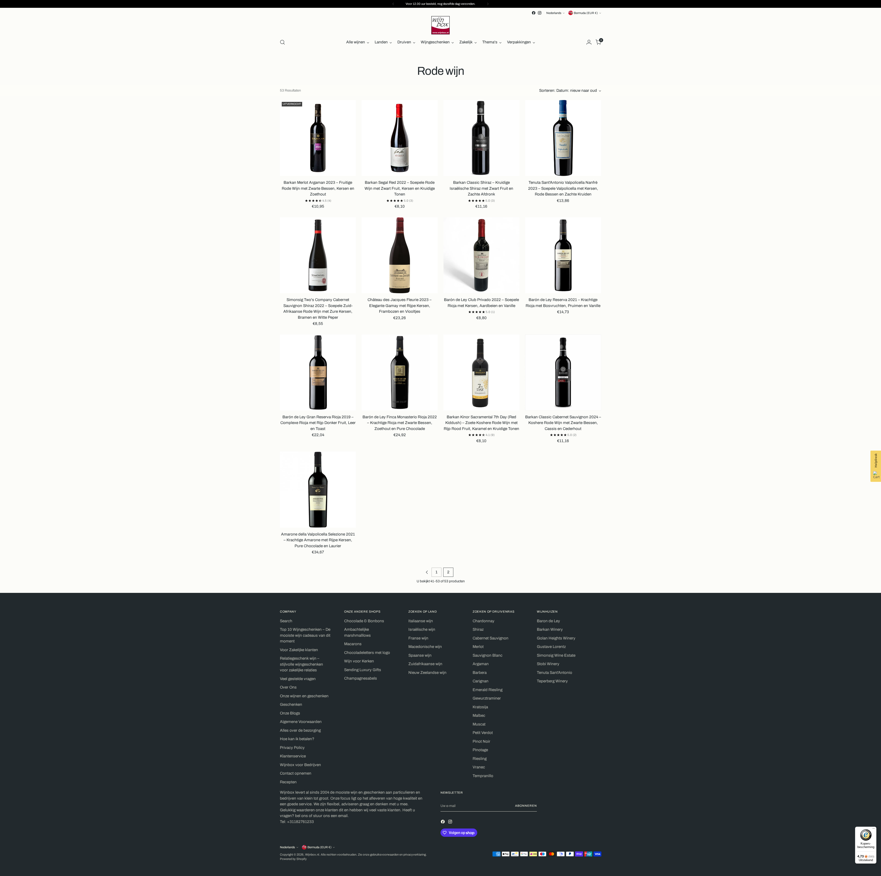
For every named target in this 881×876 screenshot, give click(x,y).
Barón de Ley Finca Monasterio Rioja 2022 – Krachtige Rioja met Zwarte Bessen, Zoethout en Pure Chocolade (399, 423)
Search (286, 621)
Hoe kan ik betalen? (297, 739)
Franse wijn (418, 638)
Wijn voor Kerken (359, 661)
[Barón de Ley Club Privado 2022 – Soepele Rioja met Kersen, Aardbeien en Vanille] (481, 255)
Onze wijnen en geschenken (304, 696)
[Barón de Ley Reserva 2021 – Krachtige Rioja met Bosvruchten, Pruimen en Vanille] (563, 255)
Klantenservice (293, 756)
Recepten (288, 782)
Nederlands (553, 13)
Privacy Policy (292, 747)
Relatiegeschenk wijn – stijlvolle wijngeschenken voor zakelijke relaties (301, 664)
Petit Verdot (483, 733)
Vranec (479, 767)
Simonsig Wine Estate (556, 655)
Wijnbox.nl (312, 854)
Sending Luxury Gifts (362, 670)
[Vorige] (393, 4)
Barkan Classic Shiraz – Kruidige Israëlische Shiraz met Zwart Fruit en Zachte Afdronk (481, 188)
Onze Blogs (290, 713)
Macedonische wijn (425, 646)
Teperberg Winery (552, 681)
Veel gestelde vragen (298, 679)
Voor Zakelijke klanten (299, 650)
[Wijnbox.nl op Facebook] (534, 13)
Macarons (353, 644)
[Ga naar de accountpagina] (589, 42)
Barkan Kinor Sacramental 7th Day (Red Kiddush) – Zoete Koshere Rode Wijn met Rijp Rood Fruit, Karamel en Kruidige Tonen (481, 423)
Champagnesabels (360, 678)
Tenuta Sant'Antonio (554, 672)
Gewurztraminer (487, 698)
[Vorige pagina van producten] (427, 572)
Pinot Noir (481, 741)
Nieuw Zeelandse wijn (427, 672)
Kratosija (480, 707)
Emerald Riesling (487, 690)
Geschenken (291, 704)
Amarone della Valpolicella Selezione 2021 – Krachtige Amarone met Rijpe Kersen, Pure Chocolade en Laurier (318, 540)
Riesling (480, 758)
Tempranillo (483, 776)
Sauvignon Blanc (487, 655)
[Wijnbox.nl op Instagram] (540, 13)
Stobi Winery (548, 664)
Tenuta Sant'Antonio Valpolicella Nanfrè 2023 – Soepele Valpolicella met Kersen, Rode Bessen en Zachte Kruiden (563, 188)
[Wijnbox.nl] (440, 25)
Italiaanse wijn (420, 621)
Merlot (478, 646)
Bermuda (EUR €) (586, 13)
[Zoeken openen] (282, 42)
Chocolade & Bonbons (364, 621)
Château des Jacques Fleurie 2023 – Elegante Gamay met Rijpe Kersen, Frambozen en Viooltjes (400, 306)
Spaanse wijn (420, 655)
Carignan (480, 681)
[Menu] (873, 829)
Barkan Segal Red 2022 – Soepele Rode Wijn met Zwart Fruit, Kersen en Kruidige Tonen (400, 188)
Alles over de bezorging (300, 730)
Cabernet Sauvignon (490, 638)
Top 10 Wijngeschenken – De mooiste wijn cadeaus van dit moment (305, 635)
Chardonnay (483, 621)
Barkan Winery (550, 629)
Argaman (481, 664)
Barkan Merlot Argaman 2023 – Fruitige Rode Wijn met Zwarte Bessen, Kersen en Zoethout (318, 188)
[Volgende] (488, 4)
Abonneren (526, 805)
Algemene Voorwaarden (301, 722)
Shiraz (478, 629)
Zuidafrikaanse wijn (425, 664)
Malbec (479, 715)
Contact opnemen (295, 773)
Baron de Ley (548, 621)
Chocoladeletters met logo (367, 652)
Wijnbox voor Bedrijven (300, 765)
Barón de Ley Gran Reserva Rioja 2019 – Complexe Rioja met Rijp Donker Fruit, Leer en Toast (318, 423)
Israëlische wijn (421, 629)
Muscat (479, 724)
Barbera (480, 672)
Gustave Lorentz (551, 646)
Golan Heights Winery (556, 638)
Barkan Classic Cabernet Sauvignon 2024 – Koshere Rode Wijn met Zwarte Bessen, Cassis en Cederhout (563, 423)
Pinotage (480, 750)
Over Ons (288, 687)
